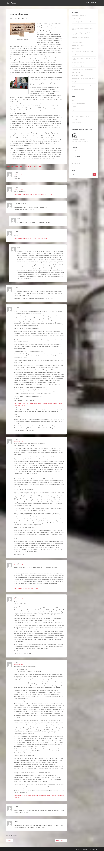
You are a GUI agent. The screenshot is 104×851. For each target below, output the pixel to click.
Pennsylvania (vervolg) (77, 55)
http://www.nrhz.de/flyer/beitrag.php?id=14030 (26, 588)
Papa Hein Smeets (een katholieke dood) (82, 51)
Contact (93, 3)
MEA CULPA (27, 18)
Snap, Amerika (75, 119)
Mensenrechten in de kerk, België (80, 116)
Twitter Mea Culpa (76, 122)
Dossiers (74, 106)
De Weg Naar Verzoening (78, 103)
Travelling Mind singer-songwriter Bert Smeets (82, 33)
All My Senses (75, 82)
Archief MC (76, 160)
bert (20, 18)
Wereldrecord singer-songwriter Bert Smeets (83, 78)
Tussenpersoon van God (78, 89)
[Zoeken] (94, 174)
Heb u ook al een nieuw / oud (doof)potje (82, 69)
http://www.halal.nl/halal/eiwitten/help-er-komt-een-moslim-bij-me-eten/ (33, 194)
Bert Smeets (11, 3)
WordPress (95, 849)
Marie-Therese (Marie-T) (78, 75)
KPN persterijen (76, 48)
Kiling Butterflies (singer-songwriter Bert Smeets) (82, 28)
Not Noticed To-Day (77, 42)
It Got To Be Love (76, 18)
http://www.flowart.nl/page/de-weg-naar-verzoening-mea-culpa (30, 238)
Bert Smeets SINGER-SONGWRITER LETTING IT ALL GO (84, 58)
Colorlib (86, 849)
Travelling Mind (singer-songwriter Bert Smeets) (82, 38)
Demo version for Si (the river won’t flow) (82, 25)
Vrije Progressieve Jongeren (79, 66)
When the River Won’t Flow (79, 15)
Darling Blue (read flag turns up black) (81, 22)
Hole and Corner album (78, 45)
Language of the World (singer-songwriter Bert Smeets (83, 85)
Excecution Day (76, 72)
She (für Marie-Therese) (78, 62)
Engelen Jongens (76, 110)
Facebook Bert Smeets (78, 113)
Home (87, 3)
